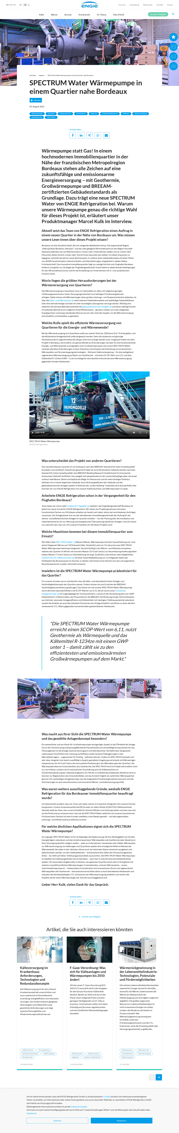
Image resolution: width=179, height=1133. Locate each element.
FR (14, 5)
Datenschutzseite (79, 1106)
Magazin (42, 75)
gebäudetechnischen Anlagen (97, 306)
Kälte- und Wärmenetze (61, 300)
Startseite (32, 75)
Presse (170, 5)
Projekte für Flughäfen (77, 506)
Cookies (106, 1096)
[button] (41, 16)
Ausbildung (134, 5)
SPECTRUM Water (66, 542)
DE (7, 5)
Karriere (122, 5)
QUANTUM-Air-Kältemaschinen (58, 557)
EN (11, 5)
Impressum (32, 1113)
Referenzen (147, 5)
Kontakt (160, 5)
